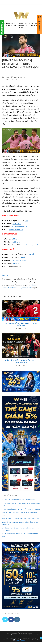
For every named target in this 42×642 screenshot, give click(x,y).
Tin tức (14, 80)
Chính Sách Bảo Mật (24, 635)
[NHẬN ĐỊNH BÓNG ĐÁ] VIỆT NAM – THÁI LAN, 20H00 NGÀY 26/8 (21, 509)
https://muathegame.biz (30, 245)
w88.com (15, 239)
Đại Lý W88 (17, 263)
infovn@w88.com (16, 229)
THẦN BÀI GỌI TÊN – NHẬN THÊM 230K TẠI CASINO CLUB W (21, 361)
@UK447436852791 (20, 226)
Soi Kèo (7, 80)
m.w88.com (15, 242)
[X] (41, 638)
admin (7, 77)
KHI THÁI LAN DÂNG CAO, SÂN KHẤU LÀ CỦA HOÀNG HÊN (19, 500)
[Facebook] (11, 619)
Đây (26, 220)
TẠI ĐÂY (32, 254)
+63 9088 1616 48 (19, 260)
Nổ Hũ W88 (17, 223)
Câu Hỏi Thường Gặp (9, 635)
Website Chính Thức (27, 633)
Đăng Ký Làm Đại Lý (13, 633)
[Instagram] (17, 619)
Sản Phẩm (36, 635)
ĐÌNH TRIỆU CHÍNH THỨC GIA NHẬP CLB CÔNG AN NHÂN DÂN (20, 518)
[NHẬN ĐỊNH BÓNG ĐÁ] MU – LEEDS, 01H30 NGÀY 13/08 (21, 324)
